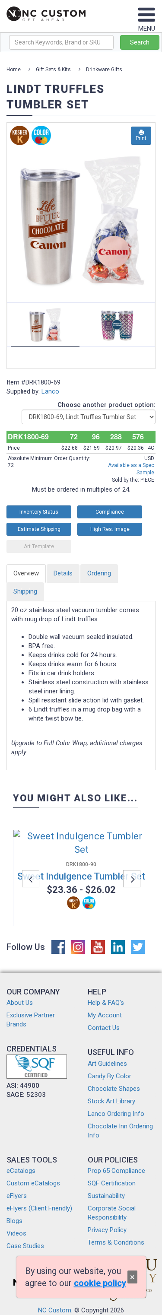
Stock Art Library (111, 1101)
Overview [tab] (26, 573)
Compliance (109, 512)
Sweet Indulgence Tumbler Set (81, 876)
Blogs (14, 1221)
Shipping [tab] (25, 591)
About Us (19, 1003)
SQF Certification (112, 1183)
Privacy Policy (107, 1230)
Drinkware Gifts (104, 70)
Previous (30, 878)
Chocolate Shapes (114, 1089)
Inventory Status (38, 512)
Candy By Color (109, 1076)
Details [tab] (63, 573)
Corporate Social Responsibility (112, 1212)
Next (155, 212)
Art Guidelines (107, 1063)
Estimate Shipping (39, 529)
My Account (105, 1015)
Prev (22, 212)
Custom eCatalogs (33, 1183)
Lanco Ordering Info (116, 1114)
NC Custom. (55, 1310)
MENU (146, 28)
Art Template (39, 546)
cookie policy (100, 1283)
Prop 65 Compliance (116, 1171)
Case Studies (25, 1246)
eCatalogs (20, 1171)
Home (13, 70)
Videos (16, 1233)
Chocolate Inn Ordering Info (120, 1130)
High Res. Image (110, 529)
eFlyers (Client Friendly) (39, 1208)
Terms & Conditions (116, 1242)
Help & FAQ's (106, 1003)
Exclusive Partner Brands (30, 1019)
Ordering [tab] (99, 573)
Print (141, 138)
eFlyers (16, 1196)
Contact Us (104, 1028)
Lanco (50, 391)
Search (139, 42)
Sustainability (106, 1196)
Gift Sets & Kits (53, 70)
